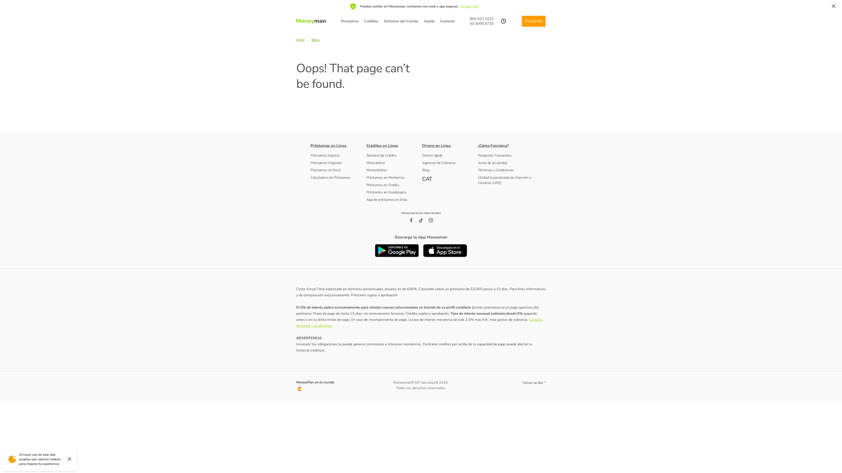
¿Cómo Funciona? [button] (493, 145)
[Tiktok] (421, 220)
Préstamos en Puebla (382, 185)
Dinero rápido (432, 155)
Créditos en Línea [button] (382, 145)
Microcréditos (376, 170)
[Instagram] (431, 220)
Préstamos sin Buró (325, 170)
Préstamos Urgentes (326, 163)
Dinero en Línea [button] (436, 145)
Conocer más (469, 6)
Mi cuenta (533, 21)
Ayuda (429, 21)
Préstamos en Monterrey (385, 177)
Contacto (447, 21)
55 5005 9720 (482, 23)
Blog (425, 170)
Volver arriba (533, 382)
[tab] (337, 146)
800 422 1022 (482, 18)
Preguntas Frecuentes (495, 155)
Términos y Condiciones (496, 170)
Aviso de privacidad (492, 163)
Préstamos (350, 21)
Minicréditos (375, 163)
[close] (834, 6)
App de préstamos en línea (386, 199)
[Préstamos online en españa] (299, 390)
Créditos (371, 21)
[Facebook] (411, 220)
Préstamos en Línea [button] (328, 145)
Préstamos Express (325, 155)
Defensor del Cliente (401, 21)
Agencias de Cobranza (438, 163)
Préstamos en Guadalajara (386, 192)
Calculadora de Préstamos (330, 177)
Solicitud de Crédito (381, 155)
